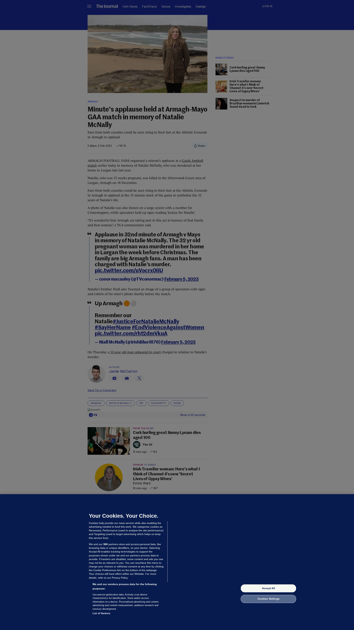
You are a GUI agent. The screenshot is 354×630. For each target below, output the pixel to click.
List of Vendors (101, 613)
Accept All (268, 588)
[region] (177, 562)
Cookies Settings (269, 598)
